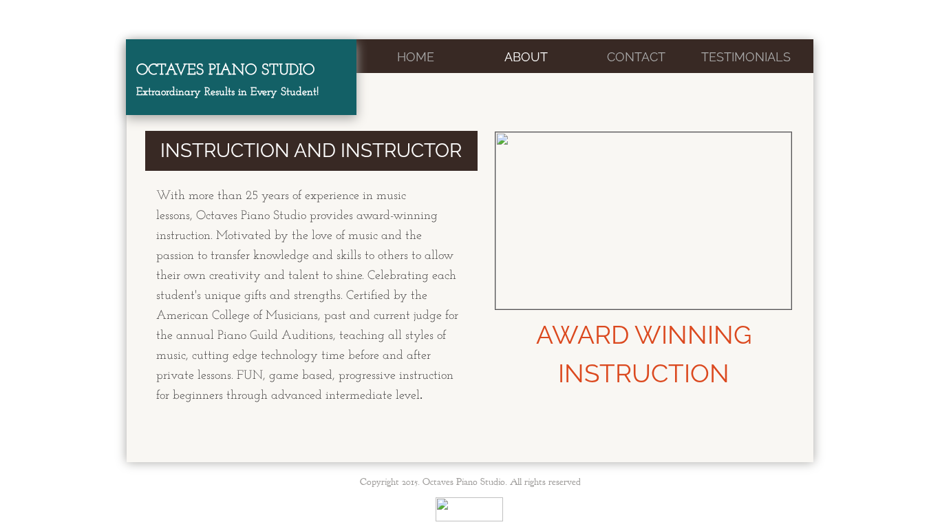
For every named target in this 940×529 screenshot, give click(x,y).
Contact (636, 57)
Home (415, 57)
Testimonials (746, 57)
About (526, 57)
